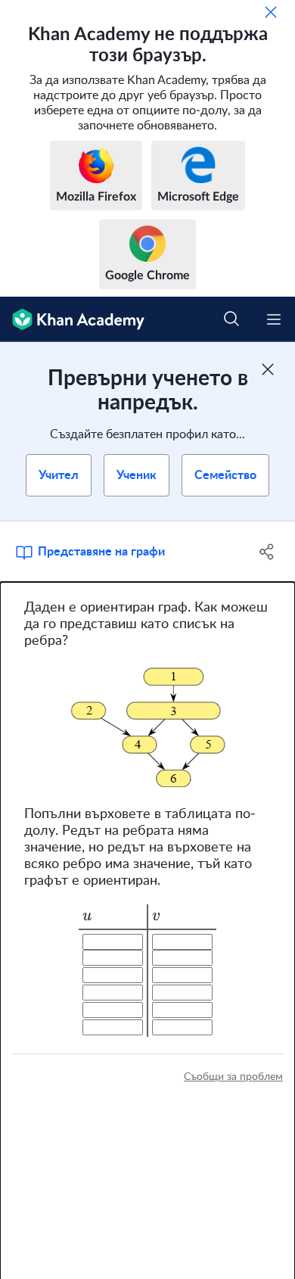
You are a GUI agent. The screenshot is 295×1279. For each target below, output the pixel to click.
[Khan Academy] (72, 319)
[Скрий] (271, 12)
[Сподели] (266, 552)
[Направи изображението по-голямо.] (148, 727)
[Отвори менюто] (274, 319)
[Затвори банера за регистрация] (268, 369)
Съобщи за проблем (233, 1077)
